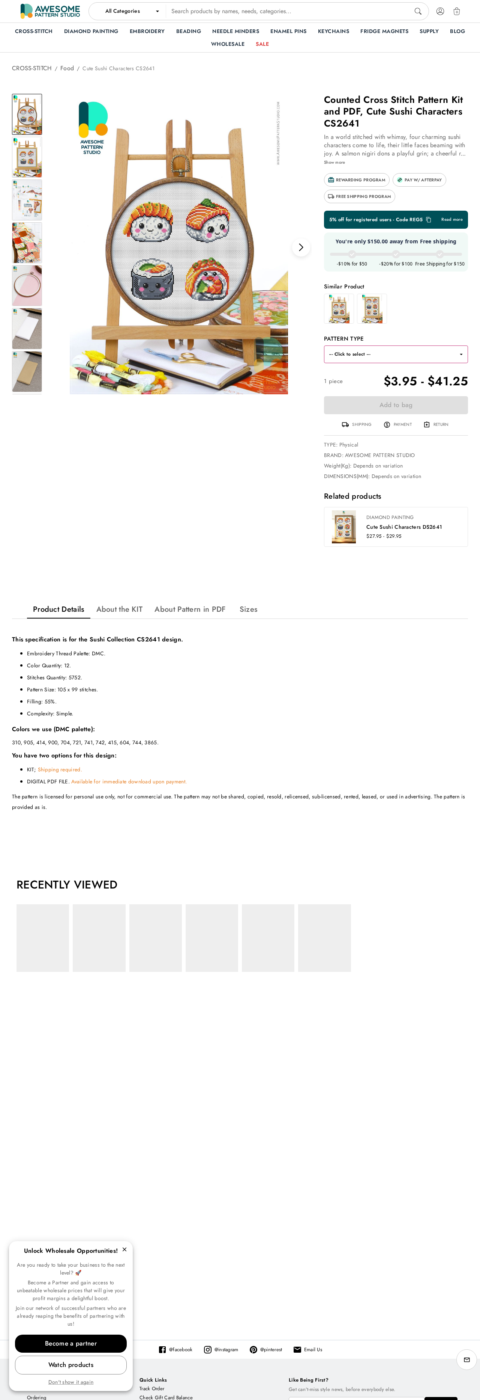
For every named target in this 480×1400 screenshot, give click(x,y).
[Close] (124, 1249)
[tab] (58, 609)
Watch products (70, 1364)
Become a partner (71, 1343)
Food (67, 68)
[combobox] (258, 11)
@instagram (226, 1349)
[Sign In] (440, 11)
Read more (452, 219)
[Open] (461, 354)
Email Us (313, 1349)
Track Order (152, 1388)
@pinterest (271, 1349)
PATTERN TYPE (344, 338)
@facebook (181, 1349)
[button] (357, 180)
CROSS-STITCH (32, 68)
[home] (50, 11)
